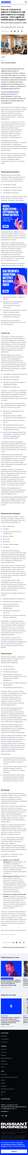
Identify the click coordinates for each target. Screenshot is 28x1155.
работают (14, 812)
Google (9, 554)
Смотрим (10, 407)
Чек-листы (4, 1064)
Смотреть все (5, 1098)
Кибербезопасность (7, 1089)
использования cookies (8, 1144)
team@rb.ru (4, 1111)
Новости (4, 1049)
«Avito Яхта (7, 460)
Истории (3, 1052)
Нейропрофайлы (6, 1058)
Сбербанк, (4, 469)
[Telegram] (2, 1115)
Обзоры (3, 1061)
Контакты (4, 1042)
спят (14, 490)
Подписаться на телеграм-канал (13, 947)
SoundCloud (4, 737)
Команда (4, 1036)
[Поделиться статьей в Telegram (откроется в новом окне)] (11, 31)
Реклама (4, 1074)
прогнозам (4, 135)
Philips (15, 710)
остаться (8, 749)
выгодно (14, 390)
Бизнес (8, 6)
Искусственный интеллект (9, 1077)
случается (15, 115)
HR (2, 1095)
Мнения (3, 6)
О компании (5, 1039)
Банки (3, 1080)
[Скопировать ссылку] (21, 31)
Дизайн (3, 1092)
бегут (12, 126)
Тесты (3, 1067)
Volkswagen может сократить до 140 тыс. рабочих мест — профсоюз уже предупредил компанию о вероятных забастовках (10, 1021)
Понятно (14, 1151)
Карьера (3, 1086)
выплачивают (7, 434)
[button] (26, 2)
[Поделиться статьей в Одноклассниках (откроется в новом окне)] (18, 31)
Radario (3, 715)
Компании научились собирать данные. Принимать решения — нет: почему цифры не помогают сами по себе (11, 983)
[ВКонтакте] (6, 1115)
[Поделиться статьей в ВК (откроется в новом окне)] (14, 31)
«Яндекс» (16, 724)
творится (12, 824)
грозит (3, 522)
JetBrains (16, 232)
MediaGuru (13, 94)
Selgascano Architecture (18, 244)
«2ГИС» (13, 580)
